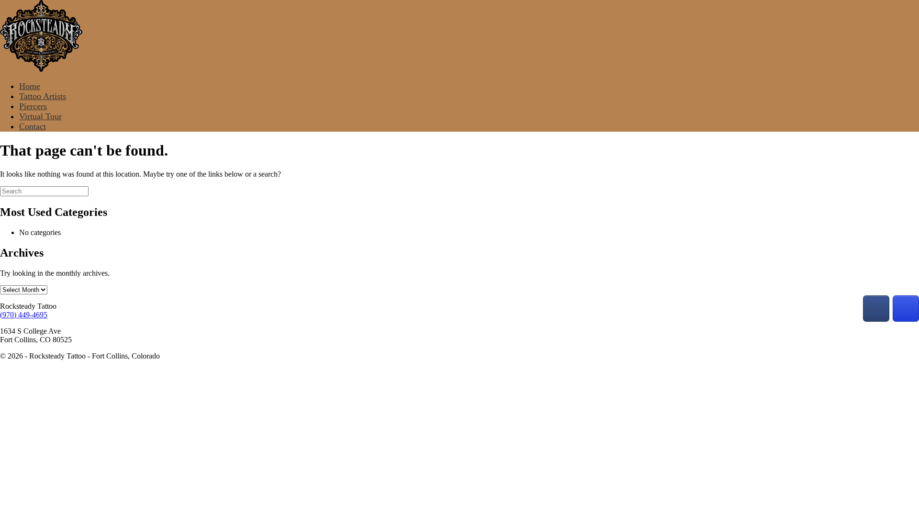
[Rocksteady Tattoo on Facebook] (876, 308)
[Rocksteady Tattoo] (41, 69)
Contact (32, 126)
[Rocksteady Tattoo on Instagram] (906, 308)
